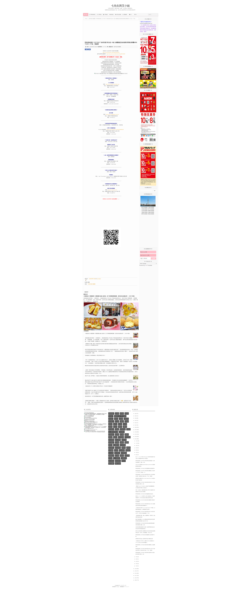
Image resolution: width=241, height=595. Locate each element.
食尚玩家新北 (121, 431)
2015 (136, 438)
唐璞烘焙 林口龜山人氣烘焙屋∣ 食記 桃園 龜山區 (144, 538)
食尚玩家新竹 (111, 442)
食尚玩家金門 (117, 460)
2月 (136, 563)
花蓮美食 (126, 434)
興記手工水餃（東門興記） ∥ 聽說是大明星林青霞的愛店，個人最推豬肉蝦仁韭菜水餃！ (102, 375)
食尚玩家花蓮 (117, 447)
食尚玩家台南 (122, 429)
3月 (136, 561)
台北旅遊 (121, 418)
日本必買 (125, 424)
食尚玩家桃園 (117, 439)
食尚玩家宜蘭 (121, 437)
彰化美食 (117, 434)
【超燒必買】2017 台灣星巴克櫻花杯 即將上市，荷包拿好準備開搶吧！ (99, 386)
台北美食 (117, 413)
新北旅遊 (120, 424)
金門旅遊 (117, 455)
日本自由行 (111, 416)
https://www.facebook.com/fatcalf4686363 (115, 129)
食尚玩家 (122, 413)
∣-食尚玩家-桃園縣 (117, 46)
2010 (136, 577)
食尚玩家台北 (111, 421)
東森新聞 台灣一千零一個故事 (120, 416)
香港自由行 (128, 450)
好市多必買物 (127, 437)
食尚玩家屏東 (121, 450)
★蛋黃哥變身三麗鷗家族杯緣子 (89, 421)
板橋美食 (110, 424)
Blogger (117, 586)
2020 (136, 427)
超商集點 (110, 437)
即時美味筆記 (111, 413)
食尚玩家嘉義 (111, 439)
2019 (136, 429)
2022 (136, 422)
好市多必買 (124, 439)
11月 (137, 443)
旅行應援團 (111, 450)
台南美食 (115, 424)
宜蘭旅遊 (125, 426)
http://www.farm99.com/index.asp (112, 84)
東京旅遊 (116, 450)
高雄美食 (110, 426)
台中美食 (117, 421)
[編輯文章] (85, 280)
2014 (136, 568)
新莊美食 (116, 418)
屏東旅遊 (128, 447)
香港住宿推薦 (151, 214)
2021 (136, 425)
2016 (136, 436)
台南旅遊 (117, 429)
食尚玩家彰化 (111, 447)
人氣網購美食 (116, 445)
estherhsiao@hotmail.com (146, 23)
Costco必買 (111, 452)
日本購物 (117, 442)
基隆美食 (120, 426)
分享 (89, 49)
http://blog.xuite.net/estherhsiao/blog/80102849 (116, 53)
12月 (137, 440)
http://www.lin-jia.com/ (112, 189)
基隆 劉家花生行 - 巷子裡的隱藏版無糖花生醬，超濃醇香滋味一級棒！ (98, 396)
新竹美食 (115, 426)
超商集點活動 (111, 455)
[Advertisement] (111, 31)
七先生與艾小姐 (123, 585)
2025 (136, 415)
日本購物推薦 (123, 452)
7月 (136, 452)
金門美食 (110, 458)
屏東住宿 (123, 460)
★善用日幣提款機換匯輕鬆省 (89, 412)
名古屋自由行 (111, 434)
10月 (137, 445)
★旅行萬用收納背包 (87, 417)
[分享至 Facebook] (89, 282)
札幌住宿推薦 (151, 212)
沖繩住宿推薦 (144, 212)
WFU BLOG (126, 586)
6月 (136, 454)
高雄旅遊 (128, 429)
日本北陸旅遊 (111, 460)
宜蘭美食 (122, 421)
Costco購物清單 (116, 458)
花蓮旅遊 (115, 437)
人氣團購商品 (123, 458)
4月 (136, 559)
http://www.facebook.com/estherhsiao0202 (111, 52)
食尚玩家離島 (111, 463)
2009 (136, 580)
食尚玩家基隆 (122, 445)
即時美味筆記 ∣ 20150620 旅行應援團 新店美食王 (144, 493)
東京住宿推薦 (144, 207)
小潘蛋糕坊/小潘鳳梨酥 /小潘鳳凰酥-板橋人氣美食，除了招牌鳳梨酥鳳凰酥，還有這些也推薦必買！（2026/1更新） (109, 296)
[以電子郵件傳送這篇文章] (85, 282)
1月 (136, 566)
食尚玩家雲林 (117, 452)
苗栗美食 (110, 445)
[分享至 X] (87, 282)
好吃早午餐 (127, 455)
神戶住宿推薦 (151, 209)
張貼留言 (86, 291)
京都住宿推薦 (144, 209)
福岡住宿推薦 (151, 210)
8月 (136, 450)
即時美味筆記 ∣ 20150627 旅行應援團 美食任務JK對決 (145, 468)
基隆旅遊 (122, 442)
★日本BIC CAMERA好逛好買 (89, 425)
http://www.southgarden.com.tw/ (112, 114)
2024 (136, 418)
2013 (136, 570)
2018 (136, 431)
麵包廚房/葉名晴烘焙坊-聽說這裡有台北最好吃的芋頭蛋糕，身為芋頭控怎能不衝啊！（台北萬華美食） (105, 365)
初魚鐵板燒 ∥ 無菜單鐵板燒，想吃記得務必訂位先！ (95, 355)
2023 (136, 420)
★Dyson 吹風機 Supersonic (89, 428)
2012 (136, 573)
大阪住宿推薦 (151, 207)
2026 (136, 413)
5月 (136, 556)
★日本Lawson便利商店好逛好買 (89, 423)
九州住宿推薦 (144, 210)
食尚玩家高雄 (111, 429)
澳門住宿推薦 (144, 214)
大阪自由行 (126, 418)
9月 (136, 447)
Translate (149, 265)
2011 (136, 575)
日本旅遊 (126, 421)
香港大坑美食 (117, 463)
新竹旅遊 (122, 434)
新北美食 (126, 413)
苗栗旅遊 (126, 442)
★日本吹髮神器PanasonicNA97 (89, 430)
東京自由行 (111, 418)
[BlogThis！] (86, 282)
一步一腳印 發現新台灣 (113, 431)
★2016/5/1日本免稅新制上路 (89, 415)
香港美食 (122, 455)
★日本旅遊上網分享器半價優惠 (89, 419)
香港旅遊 (123, 447)
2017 (136, 434)
